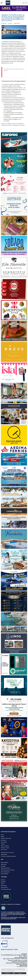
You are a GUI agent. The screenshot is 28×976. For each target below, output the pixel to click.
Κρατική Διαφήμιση (4, 873)
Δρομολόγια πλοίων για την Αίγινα (7, 852)
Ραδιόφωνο (3, 879)
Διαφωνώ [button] (20, 973)
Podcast (2, 883)
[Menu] (1, 2)
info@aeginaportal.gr (22, 957)
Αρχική (2, 834)
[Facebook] (23, 3)
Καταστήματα (3, 840)
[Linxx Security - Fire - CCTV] (14, 8)
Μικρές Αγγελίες (4, 854)
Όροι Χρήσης (3, 866)
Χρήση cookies (3, 864)
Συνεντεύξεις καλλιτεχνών (6, 889)
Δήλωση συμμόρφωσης (5, 871)
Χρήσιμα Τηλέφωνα (4, 862)
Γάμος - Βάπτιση (4, 849)
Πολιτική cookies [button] (22, 969)
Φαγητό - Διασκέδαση (5, 845)
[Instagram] (25, 3)
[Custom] (26, 3)
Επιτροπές (10, 23)
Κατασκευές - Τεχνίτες (5, 847)
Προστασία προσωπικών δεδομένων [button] (8, 970)
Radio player (3, 881)
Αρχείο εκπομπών (4, 887)
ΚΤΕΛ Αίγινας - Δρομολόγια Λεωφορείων (8, 856)
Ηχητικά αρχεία (4, 885)
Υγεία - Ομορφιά (4, 842)
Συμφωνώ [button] (7, 973)
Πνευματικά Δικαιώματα (5, 868)
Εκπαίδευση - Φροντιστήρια (6, 838)
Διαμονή (2, 836)
